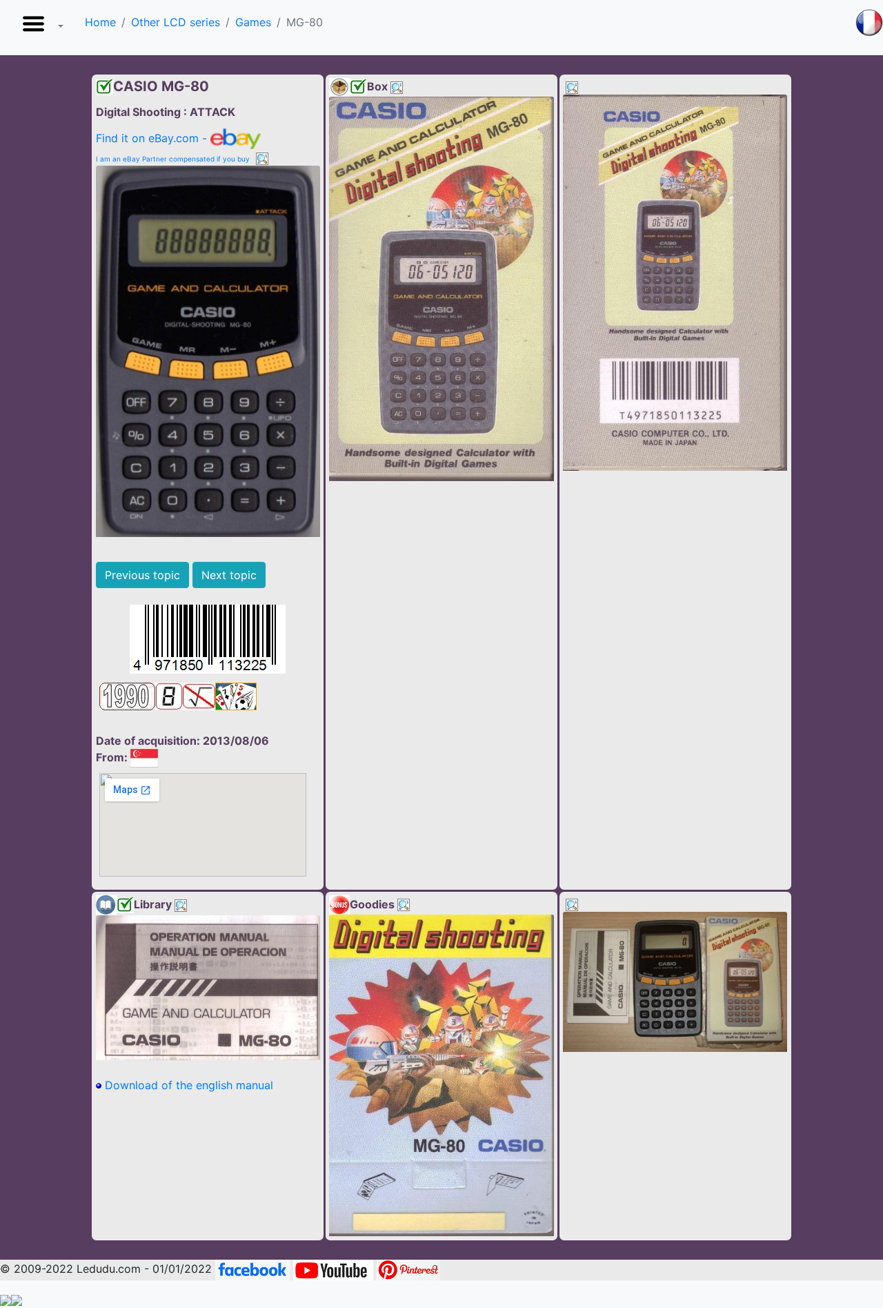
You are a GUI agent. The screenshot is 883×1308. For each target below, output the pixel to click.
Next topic (229, 575)
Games (253, 22)
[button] (40, 27)
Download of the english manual (187, 1085)
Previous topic (142, 575)
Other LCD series (175, 22)
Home (100, 22)
